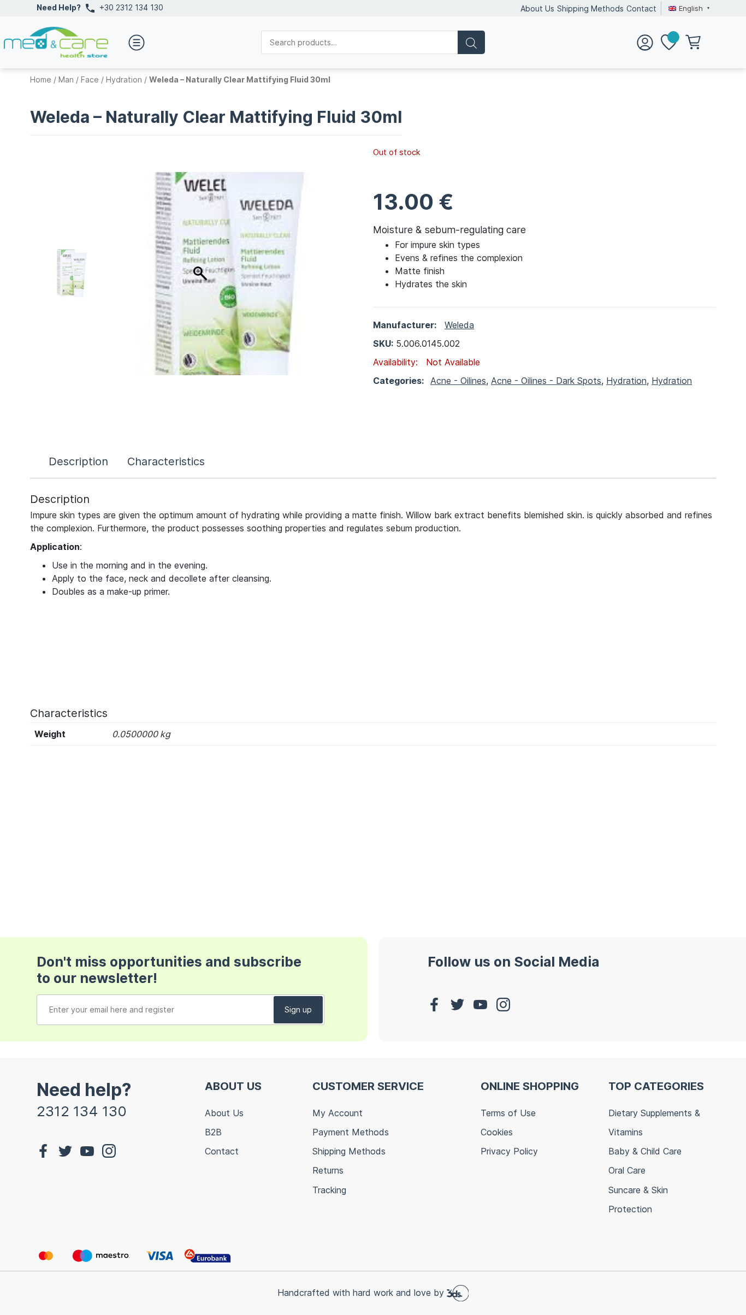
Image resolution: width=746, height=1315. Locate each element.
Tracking (329, 1189)
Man (66, 79)
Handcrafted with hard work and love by (362, 1292)
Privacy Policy (509, 1151)
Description (78, 461)
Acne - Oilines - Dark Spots (546, 380)
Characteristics (166, 461)
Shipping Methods (590, 8)
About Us (537, 8)
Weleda (459, 324)
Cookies (497, 1132)
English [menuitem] (691, 8)
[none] (687, 8)
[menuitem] (687, 8)
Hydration (124, 79)
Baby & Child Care (645, 1151)
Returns (328, 1170)
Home (40, 79)
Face (90, 79)
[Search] (471, 42)
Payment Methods (350, 1132)
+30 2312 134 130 (131, 7)
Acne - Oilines (458, 380)
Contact (641, 8)
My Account (337, 1112)
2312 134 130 (82, 1111)
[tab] (78, 461)
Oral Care (627, 1170)
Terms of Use (508, 1112)
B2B (213, 1132)
